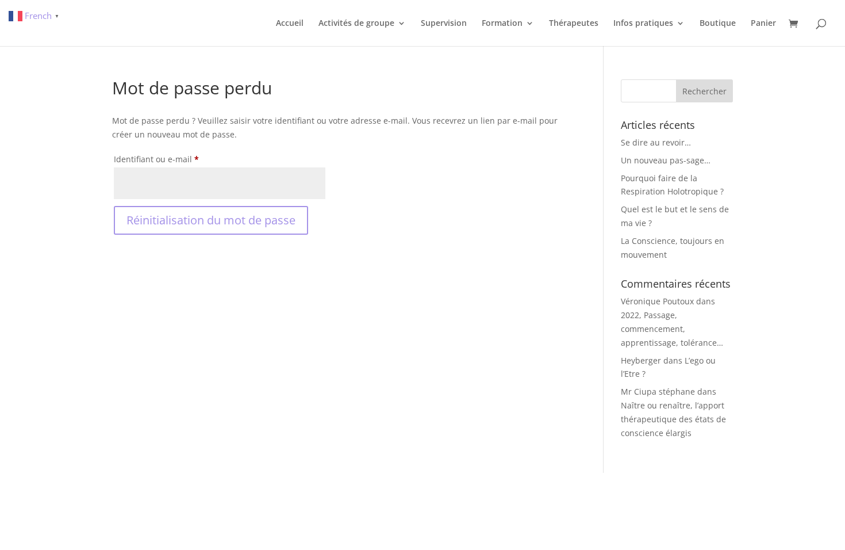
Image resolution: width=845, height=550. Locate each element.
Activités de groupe (356, 23)
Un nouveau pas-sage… (665, 160)
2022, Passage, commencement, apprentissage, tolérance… (672, 329)
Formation (502, 23)
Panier (763, 23)
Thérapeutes (573, 23)
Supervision (444, 23)
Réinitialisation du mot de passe (210, 220)
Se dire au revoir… (656, 142)
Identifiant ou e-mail (177, 159)
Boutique (718, 23)
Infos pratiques (643, 23)
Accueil (290, 23)
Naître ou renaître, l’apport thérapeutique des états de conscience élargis (673, 419)
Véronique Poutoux (657, 301)
